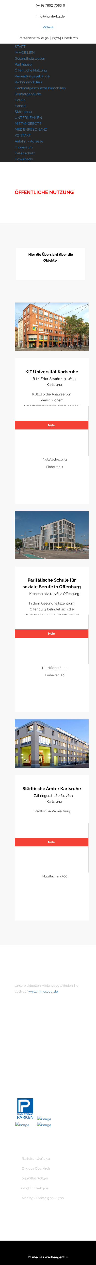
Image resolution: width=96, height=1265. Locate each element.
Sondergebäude (28, 94)
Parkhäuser (24, 64)
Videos (48, 27)
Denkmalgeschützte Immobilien (40, 88)
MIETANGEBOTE (28, 123)
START (20, 47)
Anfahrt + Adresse (29, 141)
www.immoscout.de (43, 991)
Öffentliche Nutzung (31, 70)
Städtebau (23, 112)
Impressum (24, 147)
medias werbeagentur (50, 1257)
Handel (20, 106)
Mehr (51, 425)
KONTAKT (23, 135)
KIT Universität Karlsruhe (51, 371)
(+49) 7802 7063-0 (50, 5)
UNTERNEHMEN (28, 118)
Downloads (24, 159)
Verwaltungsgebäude (32, 76)
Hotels (20, 100)
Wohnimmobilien (28, 82)
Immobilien (32, 1033)
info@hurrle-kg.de (51, 16)
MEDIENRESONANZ (31, 129)
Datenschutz (25, 153)
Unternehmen (35, 1025)
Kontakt (30, 1042)
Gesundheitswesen (30, 58)
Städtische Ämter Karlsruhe (51, 788)
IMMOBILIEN (25, 52)
